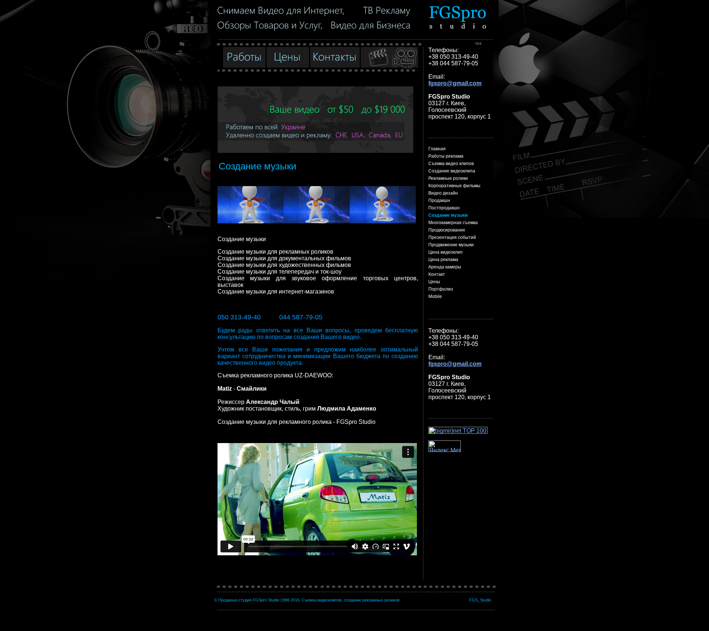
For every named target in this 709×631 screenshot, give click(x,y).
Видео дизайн (443, 193)
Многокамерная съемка (453, 222)
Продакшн (439, 200)
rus (478, 43)
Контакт (436, 274)
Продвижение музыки (451, 244)
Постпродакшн (444, 207)
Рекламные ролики (448, 178)
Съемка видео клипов (451, 163)
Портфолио (440, 289)
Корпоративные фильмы (454, 185)
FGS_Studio (480, 600)
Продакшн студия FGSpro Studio (248, 600)
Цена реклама (443, 259)
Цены (434, 281)
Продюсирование (446, 230)
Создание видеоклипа (451, 171)
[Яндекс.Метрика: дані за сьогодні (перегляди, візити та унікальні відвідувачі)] (444, 446)
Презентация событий (452, 237)
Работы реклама (445, 156)
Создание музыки (447, 215)
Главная (437, 148)
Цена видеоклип (445, 252)
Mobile (435, 296)
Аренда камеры (444, 267)
